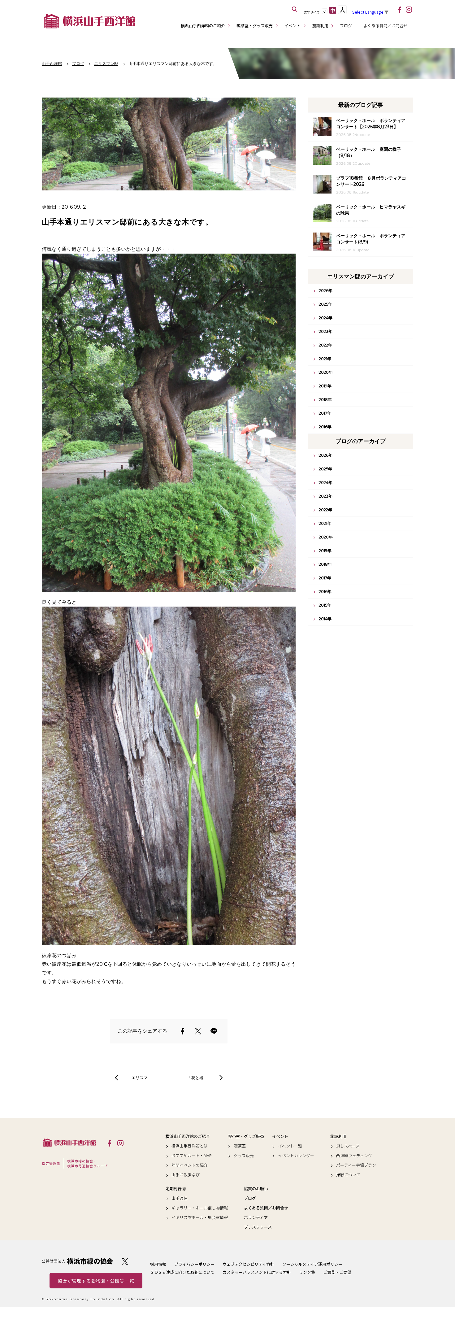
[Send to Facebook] (182, 1031)
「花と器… (196, 1077)
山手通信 (179, 1198)
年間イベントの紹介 (189, 1165)
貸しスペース (348, 1146)
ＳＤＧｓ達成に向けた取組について (182, 1272)
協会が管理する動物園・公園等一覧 (96, 1281)
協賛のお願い (256, 1188)
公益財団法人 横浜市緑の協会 (77, 1261)
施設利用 (320, 25)
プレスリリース (258, 1227)
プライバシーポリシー (194, 1264)
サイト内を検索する (294, 9)
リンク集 (307, 1272)
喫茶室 (240, 1146)
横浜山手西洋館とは (189, 1146)
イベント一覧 (290, 1146)
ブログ (346, 25)
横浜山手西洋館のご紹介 (203, 25)
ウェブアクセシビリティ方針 (248, 1264)
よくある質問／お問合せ (385, 25)
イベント (292, 25)
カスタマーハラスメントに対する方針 (257, 1272)
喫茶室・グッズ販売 (254, 25)
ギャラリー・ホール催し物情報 (199, 1208)
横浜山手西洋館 (70, 1143)
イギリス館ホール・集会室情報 (199, 1217)
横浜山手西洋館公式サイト (90, 21)
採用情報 (158, 1264)
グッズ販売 (244, 1155)
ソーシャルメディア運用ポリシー (312, 1264)
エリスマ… (141, 1077)
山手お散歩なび (185, 1175)
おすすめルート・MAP (191, 1155)
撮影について (348, 1175)
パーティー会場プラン (356, 1165)
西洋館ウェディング (354, 1155)
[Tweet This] (198, 1031)
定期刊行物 (176, 1188)
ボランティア (256, 1217)
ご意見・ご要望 (337, 1272)
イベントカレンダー (296, 1155)
